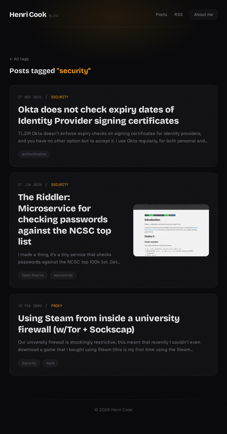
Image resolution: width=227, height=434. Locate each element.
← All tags (19, 59)
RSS (178, 14)
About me (203, 14)
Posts (161, 14)
